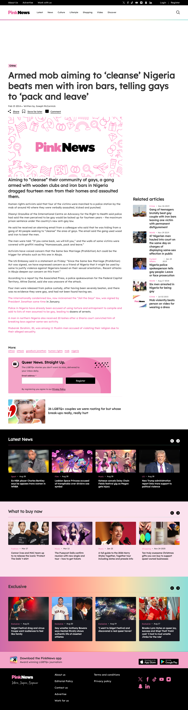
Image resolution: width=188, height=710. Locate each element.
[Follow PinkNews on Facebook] (147, 680)
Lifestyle (74, 12)
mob (67, 350)
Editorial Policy (64, 681)
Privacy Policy (59, 389)
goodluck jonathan (36, 350)
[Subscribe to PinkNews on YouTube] (161, 680)
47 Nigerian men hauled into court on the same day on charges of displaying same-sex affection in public (162, 244)
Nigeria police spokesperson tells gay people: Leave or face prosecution (161, 270)
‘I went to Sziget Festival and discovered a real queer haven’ (115, 629)
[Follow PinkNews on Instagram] (168, 680)
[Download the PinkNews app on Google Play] (169, 662)
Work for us (62, 700)
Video (100, 12)
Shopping (87, 12)
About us (60, 674)
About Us (13, 2)
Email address (33, 375)
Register (175, 2)
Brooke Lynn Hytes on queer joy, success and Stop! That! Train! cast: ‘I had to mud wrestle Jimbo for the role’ (159, 632)
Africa (11, 350)
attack (20, 350)
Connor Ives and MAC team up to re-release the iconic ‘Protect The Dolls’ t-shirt (28, 555)
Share (16, 111)
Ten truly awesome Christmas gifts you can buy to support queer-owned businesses (158, 555)
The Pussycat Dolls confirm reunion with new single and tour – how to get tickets (70, 555)
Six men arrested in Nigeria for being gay (161, 287)
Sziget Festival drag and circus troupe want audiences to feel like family (27, 631)
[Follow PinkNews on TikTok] (154, 680)
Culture (61, 12)
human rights (55, 350)
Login (163, 2)
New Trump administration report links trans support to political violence (157, 483)
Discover (112, 12)
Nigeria (75, 350)
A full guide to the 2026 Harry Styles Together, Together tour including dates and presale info (115, 555)
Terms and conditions (107, 674)
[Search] (178, 12)
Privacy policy (102, 681)
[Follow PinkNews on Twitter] (140, 680)
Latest (40, 12)
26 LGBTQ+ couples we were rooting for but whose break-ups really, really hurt (84, 411)
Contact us (61, 687)
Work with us (45, 2)
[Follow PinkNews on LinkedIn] (150, 2)
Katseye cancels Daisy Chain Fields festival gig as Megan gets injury (113, 483)
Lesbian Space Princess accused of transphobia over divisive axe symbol (72, 483)
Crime (12, 65)
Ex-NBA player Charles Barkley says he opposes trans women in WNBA (28, 483)
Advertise (28, 2)
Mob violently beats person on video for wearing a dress (162, 303)
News (50, 12)
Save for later (34, 111)
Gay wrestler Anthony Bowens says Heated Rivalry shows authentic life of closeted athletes (71, 632)
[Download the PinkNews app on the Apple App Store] (148, 662)
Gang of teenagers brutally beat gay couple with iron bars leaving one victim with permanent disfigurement (162, 218)
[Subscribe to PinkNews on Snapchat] (140, 687)
